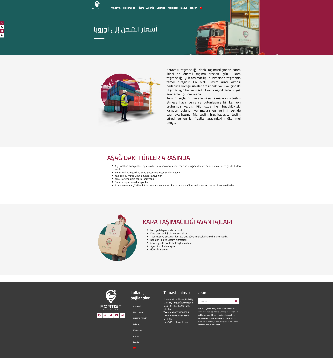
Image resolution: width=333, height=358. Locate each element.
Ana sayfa (115, 8)
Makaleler (173, 8)
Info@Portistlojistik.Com (176, 322)
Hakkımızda (129, 8)
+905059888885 (180, 312)
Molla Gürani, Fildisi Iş (182, 299)
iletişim (193, 8)
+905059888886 (180, 315)
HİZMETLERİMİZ (146, 8)
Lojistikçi (161, 8)
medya (183, 8)
